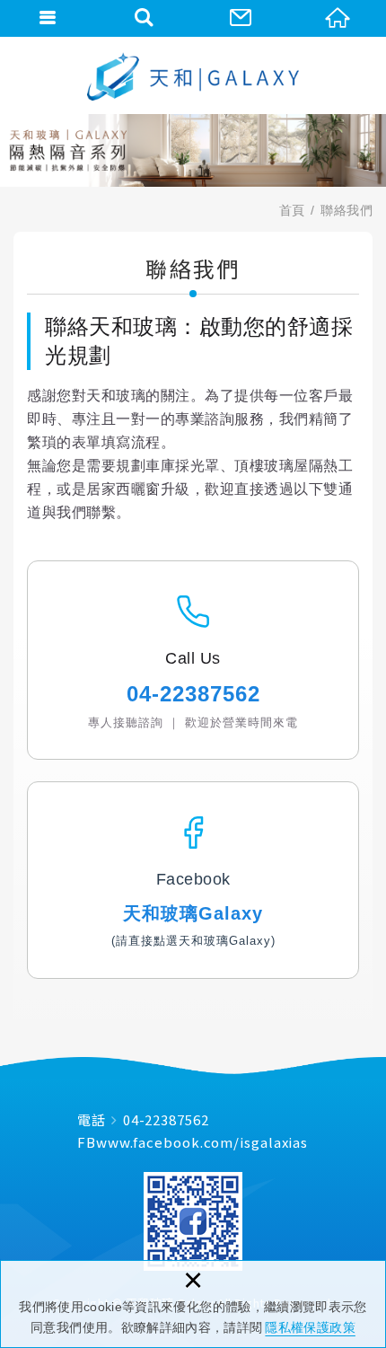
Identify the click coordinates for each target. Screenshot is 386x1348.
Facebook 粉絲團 (193, 1221)
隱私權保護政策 (310, 1327)
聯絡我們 (241, 18)
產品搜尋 (145, 18)
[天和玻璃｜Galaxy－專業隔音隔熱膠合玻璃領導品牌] (193, 76)
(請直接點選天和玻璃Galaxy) (193, 940)
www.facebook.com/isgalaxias (202, 1141)
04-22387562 (166, 1119)
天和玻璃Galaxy (193, 913)
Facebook (193, 879)
